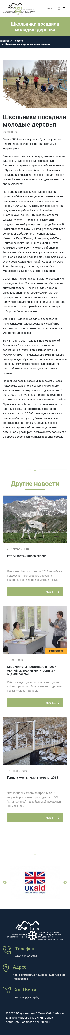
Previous (5, 882)
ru (48, 8)
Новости (18, 41)
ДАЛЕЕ (51, 592)
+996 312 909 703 (26, 956)
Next (65, 882)
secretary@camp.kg (27, 997)
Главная (4, 41)
